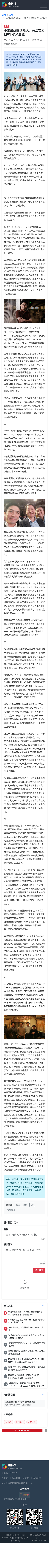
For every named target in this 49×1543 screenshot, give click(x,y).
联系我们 (26, 1478)
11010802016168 (38, 1540)
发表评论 (8, 1244)
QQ (32, 1205)
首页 (4, 15)
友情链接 (37, 1478)
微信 (18, 1205)
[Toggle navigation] (43, 5)
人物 (11, 15)
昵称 (6, 1229)
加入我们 (16, 1478)
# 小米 (8, 1422)
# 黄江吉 (31, 1422)
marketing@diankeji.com (21, 1483)
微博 (25, 1205)
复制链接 (11, 1210)
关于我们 (5, 1478)
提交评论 (39, 1270)
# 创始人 (19, 1422)
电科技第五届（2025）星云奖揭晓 (20, 1403)
